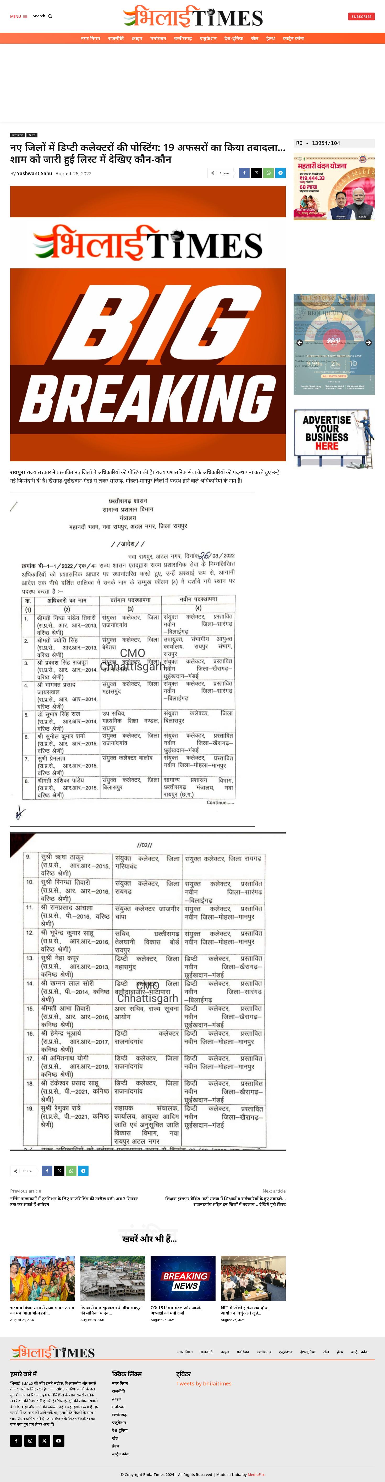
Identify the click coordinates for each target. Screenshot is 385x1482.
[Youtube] (58, 1441)
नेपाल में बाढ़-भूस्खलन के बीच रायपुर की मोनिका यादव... (110, 1310)
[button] (43, 15)
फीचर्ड (32, 135)
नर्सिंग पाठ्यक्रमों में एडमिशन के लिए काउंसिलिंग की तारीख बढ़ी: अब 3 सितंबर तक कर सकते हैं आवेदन (74, 1201)
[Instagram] (30, 1441)
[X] (256, 173)
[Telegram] (280, 173)
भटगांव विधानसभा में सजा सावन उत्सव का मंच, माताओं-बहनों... (42, 1310)
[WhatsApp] (268, 173)
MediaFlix (256, 1474)
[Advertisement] (192, 83)
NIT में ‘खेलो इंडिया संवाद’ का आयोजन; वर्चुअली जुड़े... (245, 1310)
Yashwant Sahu (34, 173)
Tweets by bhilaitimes (204, 1383)
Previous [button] (300, 343)
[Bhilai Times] (193, 16)
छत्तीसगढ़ (17, 135)
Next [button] (368, 343)
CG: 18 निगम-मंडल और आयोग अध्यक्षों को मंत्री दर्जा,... (177, 1310)
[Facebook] (244, 173)
